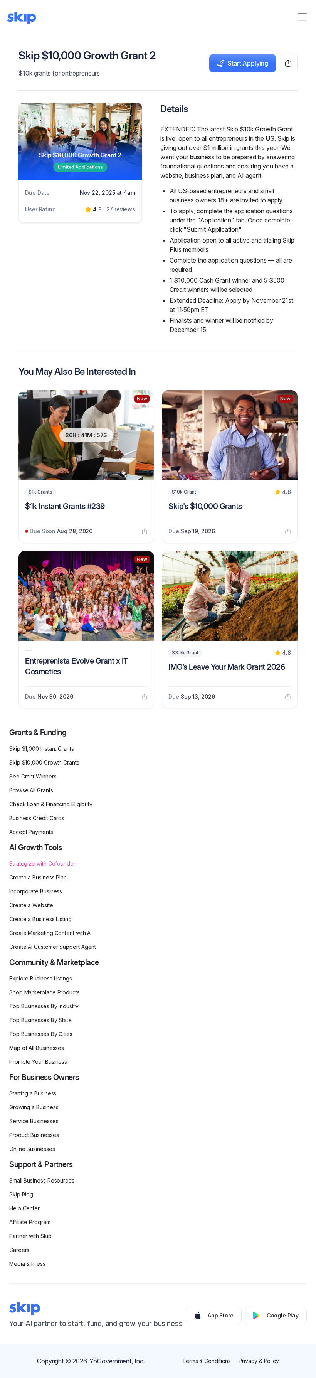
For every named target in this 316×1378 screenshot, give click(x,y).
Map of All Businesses (36, 1047)
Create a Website (31, 905)
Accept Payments (31, 832)
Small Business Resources (41, 1180)
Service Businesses (34, 1121)
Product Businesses (34, 1135)
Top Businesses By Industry (44, 1006)
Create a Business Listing (40, 919)
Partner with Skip (30, 1236)
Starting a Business (32, 1093)
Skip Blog (21, 1194)
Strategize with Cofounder (42, 863)
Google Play (283, 1315)
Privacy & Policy (259, 1361)
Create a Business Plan (38, 877)
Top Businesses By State (40, 1020)
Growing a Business (34, 1107)
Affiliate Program (29, 1222)
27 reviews (121, 209)
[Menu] (302, 17)
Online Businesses (32, 1149)
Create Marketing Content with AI (50, 933)
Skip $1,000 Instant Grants (41, 748)
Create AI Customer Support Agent (52, 946)
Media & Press (27, 1263)
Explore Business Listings (40, 978)
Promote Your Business (38, 1061)
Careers (19, 1250)
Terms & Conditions (206, 1361)
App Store (221, 1315)
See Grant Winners (33, 776)
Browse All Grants (31, 790)
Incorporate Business (35, 891)
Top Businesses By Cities (40, 1034)
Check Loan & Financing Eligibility (50, 804)
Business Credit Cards (36, 818)
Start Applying (248, 63)
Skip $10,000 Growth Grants (44, 762)
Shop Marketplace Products (44, 992)
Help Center (24, 1208)
